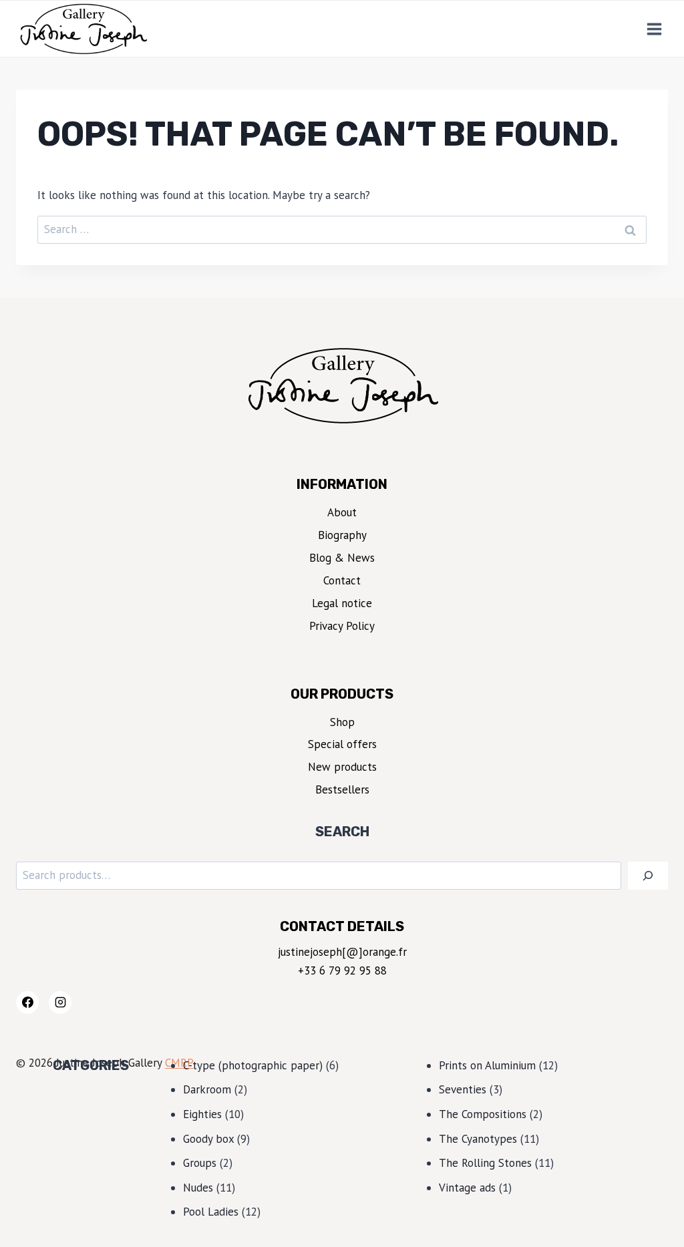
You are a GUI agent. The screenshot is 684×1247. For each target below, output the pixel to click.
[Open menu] (654, 29)
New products (342, 766)
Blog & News (342, 557)
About (342, 512)
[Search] (648, 876)
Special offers (342, 744)
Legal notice (342, 603)
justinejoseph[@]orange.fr (342, 951)
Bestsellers (342, 789)
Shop (342, 722)
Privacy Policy (342, 625)
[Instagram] (60, 1002)
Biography (342, 535)
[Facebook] (27, 1002)
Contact (342, 580)
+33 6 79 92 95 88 (342, 970)
